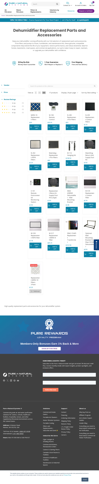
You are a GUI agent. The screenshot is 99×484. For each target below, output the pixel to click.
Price (5, 92)
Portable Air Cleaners (50, 417)
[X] (8, 381)
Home (3, 15)
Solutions (46, 408)
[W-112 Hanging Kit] (72, 144)
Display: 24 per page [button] (68, 93)
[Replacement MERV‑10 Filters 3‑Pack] (35, 269)
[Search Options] (95, 86)
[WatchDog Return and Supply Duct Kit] (90, 144)
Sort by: (89, 93)
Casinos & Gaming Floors (51, 450)
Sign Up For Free (49, 349)
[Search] (57, 4)
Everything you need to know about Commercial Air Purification (87, 428)
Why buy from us (84, 412)
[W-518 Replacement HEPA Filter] (35, 225)
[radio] (36, 92)
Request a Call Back (85, 11)
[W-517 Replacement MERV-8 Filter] (54, 225)
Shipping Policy (66, 421)
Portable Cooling (48, 423)
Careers (64, 435)
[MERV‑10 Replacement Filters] (35, 107)
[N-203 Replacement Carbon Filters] (90, 107)
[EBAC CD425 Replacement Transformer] (72, 225)
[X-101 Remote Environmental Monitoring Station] (35, 182)
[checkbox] (13, 103)
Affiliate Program (85, 415)
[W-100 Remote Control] (54, 107)
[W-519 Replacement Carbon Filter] (90, 182)
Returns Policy (66, 424)
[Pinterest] (14, 381)
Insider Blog (83, 423)
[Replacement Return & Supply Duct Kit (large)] (54, 182)
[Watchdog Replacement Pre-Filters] (54, 144)
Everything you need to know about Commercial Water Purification (87, 435)
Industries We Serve (50, 436)
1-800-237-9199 (24, 431)
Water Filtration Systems (51, 420)
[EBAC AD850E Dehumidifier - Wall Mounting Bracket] (72, 182)
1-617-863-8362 (17, 434)
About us (82, 408)
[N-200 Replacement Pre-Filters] (72, 107)
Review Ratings (9, 99)
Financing (64, 415)
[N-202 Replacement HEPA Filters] (35, 144)
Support (64, 408)
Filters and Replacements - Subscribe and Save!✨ (50, 428)
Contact (63, 412)
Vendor (6, 85)
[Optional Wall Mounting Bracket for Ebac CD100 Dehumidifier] (90, 225)
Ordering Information (68, 418)
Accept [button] (85, 479)
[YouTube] (18, 381)
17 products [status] (53, 93)
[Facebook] (4, 381)
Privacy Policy (67, 475)
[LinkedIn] (11, 381)
